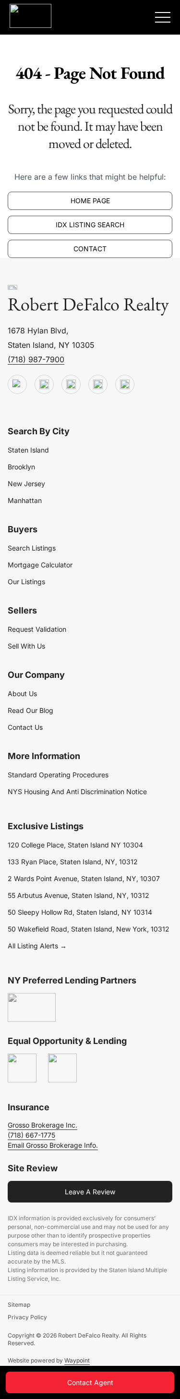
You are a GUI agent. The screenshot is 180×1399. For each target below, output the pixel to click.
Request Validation (37, 629)
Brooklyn (21, 467)
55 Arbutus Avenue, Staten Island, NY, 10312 (78, 895)
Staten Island (28, 450)
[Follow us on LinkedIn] (98, 385)
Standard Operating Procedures (58, 775)
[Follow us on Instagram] (124, 385)
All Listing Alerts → (37, 946)
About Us (22, 693)
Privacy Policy (27, 1317)
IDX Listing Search (90, 225)
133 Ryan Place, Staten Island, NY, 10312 (73, 862)
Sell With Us (26, 646)
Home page (90, 200)
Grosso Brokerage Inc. (42, 1125)
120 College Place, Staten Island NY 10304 (75, 845)
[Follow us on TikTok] (44, 385)
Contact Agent (90, 1382)
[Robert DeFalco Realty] (30, 16)
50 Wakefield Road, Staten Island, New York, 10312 (88, 929)
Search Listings (32, 548)
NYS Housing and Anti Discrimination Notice (77, 791)
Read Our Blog (30, 710)
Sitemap (19, 1304)
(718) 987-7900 (36, 359)
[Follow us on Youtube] (17, 385)
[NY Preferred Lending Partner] (32, 1008)
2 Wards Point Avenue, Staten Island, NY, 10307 (84, 878)
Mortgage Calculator (40, 565)
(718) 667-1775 (31, 1135)
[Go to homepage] (12, 288)
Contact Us (25, 727)
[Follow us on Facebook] (71, 385)
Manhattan (25, 500)
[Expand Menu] (162, 17)
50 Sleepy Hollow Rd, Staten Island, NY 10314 (80, 912)
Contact (90, 249)
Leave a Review (90, 1192)
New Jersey (26, 483)
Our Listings (26, 581)
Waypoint (77, 1360)
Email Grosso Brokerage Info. (53, 1145)
